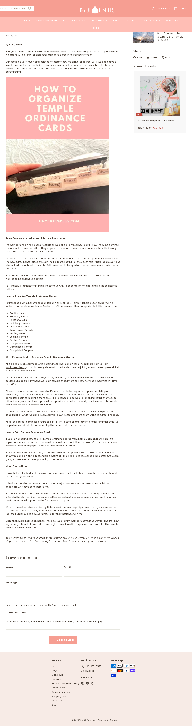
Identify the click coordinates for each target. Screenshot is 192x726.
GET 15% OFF (96, 380)
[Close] (134, 337)
